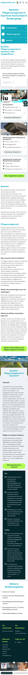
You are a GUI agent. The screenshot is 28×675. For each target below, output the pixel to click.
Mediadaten (17, 631)
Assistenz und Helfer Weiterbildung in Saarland (13, 597)
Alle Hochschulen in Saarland (14, 466)
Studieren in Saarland (8, 592)
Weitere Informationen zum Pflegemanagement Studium (14, 349)
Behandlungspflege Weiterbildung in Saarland (12, 602)
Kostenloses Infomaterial (6, 673)
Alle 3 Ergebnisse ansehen (14, 176)
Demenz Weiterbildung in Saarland (12, 613)
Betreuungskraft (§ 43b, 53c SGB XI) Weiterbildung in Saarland (13, 608)
